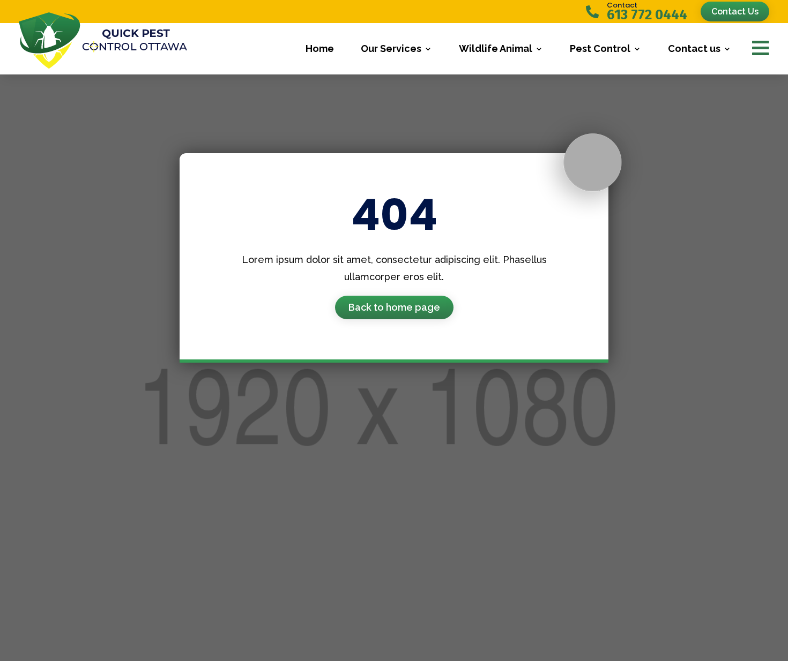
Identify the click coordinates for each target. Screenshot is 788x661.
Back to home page (394, 307)
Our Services (391, 48)
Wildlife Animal (495, 48)
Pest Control (600, 48)
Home (320, 48)
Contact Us (735, 11)
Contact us (694, 48)
